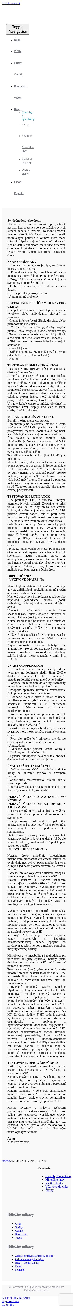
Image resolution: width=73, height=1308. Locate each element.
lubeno (6, 1160)
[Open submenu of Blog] (20, 110)
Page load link (10, 1301)
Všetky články (54, 1183)
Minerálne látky (55, 1179)
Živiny (49, 1190)
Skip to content (11, 3)
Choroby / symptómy (58, 1176)
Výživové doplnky (56, 1186)
